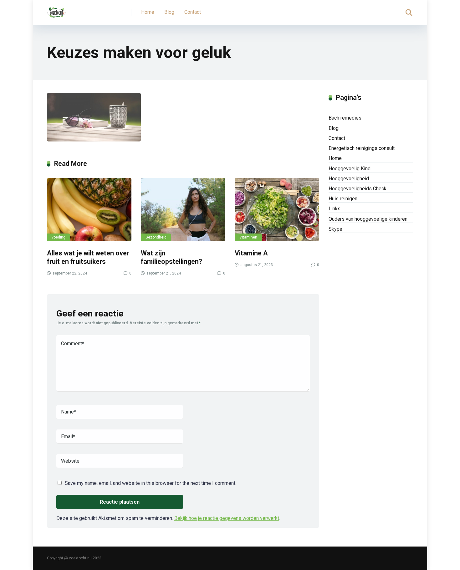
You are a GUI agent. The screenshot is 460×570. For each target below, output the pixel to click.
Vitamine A (251, 253)
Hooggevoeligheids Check (357, 189)
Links (334, 209)
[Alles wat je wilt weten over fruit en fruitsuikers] (89, 210)
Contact (192, 12)
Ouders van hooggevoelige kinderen (368, 219)
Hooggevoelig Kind (350, 169)
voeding (58, 237)
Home (147, 12)
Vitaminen (248, 237)
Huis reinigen (343, 199)
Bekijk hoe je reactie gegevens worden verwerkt (226, 518)
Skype (335, 229)
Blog (169, 12)
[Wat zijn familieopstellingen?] (183, 210)
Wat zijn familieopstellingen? (171, 257)
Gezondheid (156, 237)
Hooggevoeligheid (349, 179)
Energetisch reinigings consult (362, 148)
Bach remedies (345, 118)
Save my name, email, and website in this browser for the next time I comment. (150, 483)
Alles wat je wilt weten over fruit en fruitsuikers (88, 257)
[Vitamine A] (277, 210)
